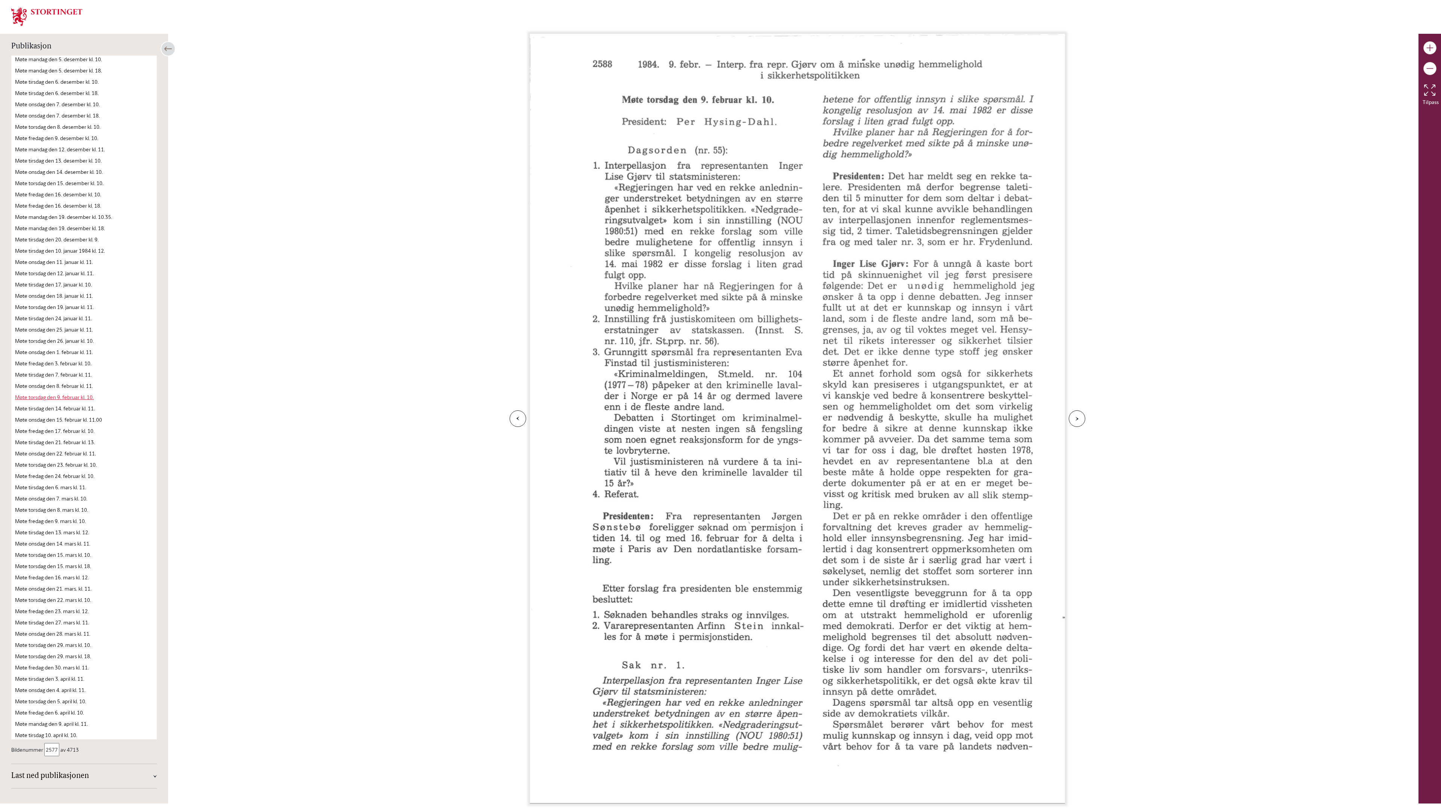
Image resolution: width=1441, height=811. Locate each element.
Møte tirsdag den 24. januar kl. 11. (53, 318)
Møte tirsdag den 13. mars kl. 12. (52, 532)
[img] (47, 16)
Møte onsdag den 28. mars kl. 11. (52, 633)
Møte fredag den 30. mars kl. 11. (52, 667)
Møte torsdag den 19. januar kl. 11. (54, 307)
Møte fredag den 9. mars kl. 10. (50, 521)
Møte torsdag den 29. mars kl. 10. (53, 644)
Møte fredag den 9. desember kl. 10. (56, 138)
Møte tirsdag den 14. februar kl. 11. (55, 408)
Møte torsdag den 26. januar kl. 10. (54, 340)
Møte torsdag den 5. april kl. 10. (50, 701)
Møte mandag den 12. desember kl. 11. (60, 149)
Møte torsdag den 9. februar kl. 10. (54, 397)
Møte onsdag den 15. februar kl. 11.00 (58, 419)
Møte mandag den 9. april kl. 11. (51, 723)
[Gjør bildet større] (1429, 47)
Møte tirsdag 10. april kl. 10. (46, 735)
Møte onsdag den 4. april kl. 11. (50, 689)
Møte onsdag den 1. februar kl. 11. (54, 352)
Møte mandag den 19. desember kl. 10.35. (63, 216)
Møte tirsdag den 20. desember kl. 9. (57, 239)
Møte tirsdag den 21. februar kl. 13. (55, 442)
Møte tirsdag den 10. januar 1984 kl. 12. (60, 250)
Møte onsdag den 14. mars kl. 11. (52, 543)
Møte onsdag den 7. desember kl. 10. (57, 104)
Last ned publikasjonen (50, 776)
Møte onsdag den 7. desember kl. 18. (57, 115)
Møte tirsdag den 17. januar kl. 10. (53, 284)
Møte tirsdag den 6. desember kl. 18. (57, 92)
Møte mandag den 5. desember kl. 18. (58, 70)
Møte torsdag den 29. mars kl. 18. (53, 656)
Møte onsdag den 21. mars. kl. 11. (53, 588)
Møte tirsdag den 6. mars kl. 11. (50, 487)
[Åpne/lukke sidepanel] (168, 48)
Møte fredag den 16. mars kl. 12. (52, 577)
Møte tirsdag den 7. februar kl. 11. (53, 374)
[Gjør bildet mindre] (1429, 68)
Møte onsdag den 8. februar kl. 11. (54, 385)
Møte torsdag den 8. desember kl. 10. (58, 126)
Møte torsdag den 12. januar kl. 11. (54, 273)
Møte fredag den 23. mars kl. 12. (52, 611)
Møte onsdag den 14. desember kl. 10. (59, 171)
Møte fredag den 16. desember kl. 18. (58, 205)
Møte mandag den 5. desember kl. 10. (58, 59)
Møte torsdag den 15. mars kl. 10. (53, 554)
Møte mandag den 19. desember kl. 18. (60, 228)
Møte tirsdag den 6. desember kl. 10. (57, 81)
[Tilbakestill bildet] (1429, 90)
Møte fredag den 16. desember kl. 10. (58, 194)
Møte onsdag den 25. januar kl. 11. (54, 329)
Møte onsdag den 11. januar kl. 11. (54, 261)
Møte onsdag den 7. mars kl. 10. (51, 498)
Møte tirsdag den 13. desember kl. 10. (58, 160)
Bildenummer (27, 749)
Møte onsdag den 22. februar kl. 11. (55, 453)
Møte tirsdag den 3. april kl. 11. (49, 678)
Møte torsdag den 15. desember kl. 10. (59, 183)
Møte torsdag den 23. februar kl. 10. (56, 464)
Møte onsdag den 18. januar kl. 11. (54, 295)
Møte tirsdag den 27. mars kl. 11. (52, 622)
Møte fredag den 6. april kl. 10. (49, 712)
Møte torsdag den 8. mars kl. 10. (51, 509)
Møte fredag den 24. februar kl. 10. (55, 475)
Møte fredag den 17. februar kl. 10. (55, 430)
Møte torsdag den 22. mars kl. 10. (53, 599)
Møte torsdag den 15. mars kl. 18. (53, 566)
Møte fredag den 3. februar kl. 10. (53, 363)
